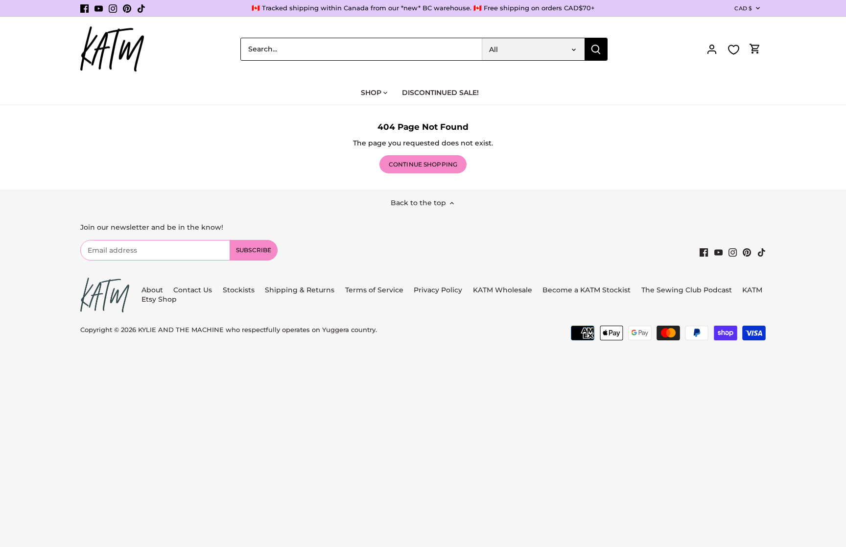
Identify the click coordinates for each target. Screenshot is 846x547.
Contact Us (192, 289)
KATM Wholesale (502, 289)
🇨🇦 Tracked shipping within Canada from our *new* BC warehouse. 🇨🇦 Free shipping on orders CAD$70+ (423, 8)
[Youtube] (98, 8)
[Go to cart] (755, 49)
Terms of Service (375, 289)
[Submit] (596, 49)
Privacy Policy (438, 289)
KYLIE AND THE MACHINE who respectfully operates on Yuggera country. (257, 329)
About (152, 289)
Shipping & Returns (299, 289)
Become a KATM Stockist (586, 289)
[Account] (712, 49)
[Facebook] (84, 8)
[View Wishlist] (733, 49)
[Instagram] (113, 8)
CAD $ (743, 8)
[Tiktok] (141, 8)
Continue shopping (423, 164)
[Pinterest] (127, 8)
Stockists (239, 289)
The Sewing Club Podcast (686, 289)
